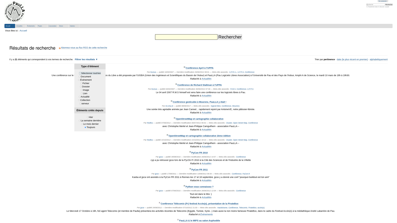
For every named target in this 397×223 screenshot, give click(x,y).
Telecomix (243, 207)
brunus (153, 72)
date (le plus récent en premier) (352, 59)
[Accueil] (14, 12)
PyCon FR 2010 (199, 152)
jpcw (161, 157)
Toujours (91, 127)
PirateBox (252, 207)
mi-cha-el (169, 106)
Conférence (249, 72)
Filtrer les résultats (85, 59)
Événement (86, 80)
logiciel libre (216, 106)
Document (86, 76)
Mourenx (236, 106)
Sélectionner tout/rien (91, 73)
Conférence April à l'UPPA (199, 68)
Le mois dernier (91, 124)
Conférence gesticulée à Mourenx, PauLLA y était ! (199, 102)
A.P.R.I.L (233, 72)
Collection (85, 100)
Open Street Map (240, 123)
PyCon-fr (246, 174)
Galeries (72, 26)
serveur (85, 103)
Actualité (85, 96)
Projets (40, 26)
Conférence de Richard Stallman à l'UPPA (199, 85)
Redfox (150, 123)
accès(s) (261, 207)
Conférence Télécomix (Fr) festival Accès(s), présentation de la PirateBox (199, 203)
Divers (61, 26)
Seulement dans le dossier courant (378, 7)
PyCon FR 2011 (199, 169)
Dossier (86, 86)
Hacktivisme (222, 207)
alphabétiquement (379, 59)
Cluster (229, 123)
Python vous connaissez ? (199, 186)
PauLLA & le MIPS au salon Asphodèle (199, 220)
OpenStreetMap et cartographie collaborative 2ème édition (200, 136)
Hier (91, 117)
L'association (52, 26)
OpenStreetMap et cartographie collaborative (199, 119)
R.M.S (233, 89)
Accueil (8, 26)
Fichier (86, 83)
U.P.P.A (241, 72)
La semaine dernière (91, 120)
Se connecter (383, 1)
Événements (31, 26)
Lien (85, 93)
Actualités (19, 26)
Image (86, 90)
